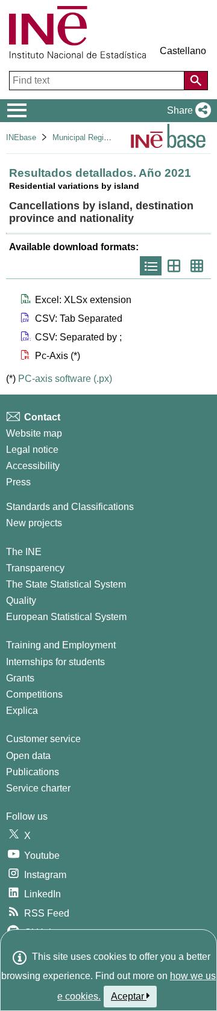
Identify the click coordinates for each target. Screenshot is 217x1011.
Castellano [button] (183, 51)
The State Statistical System (66, 584)
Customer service (43, 739)
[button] (186, 110)
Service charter (38, 788)
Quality (21, 600)
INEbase (21, 137)
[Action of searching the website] (196, 80)
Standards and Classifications (70, 507)
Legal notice (32, 449)
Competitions (34, 694)
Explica (22, 710)
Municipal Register (84, 137)
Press (18, 482)
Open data (28, 756)
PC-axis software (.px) (65, 378)
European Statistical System (66, 617)
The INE (24, 552)
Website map (34, 433)
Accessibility (33, 466)
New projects (34, 523)
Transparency (35, 568)
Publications (32, 772)
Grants (20, 678)
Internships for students (55, 662)
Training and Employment (61, 645)
